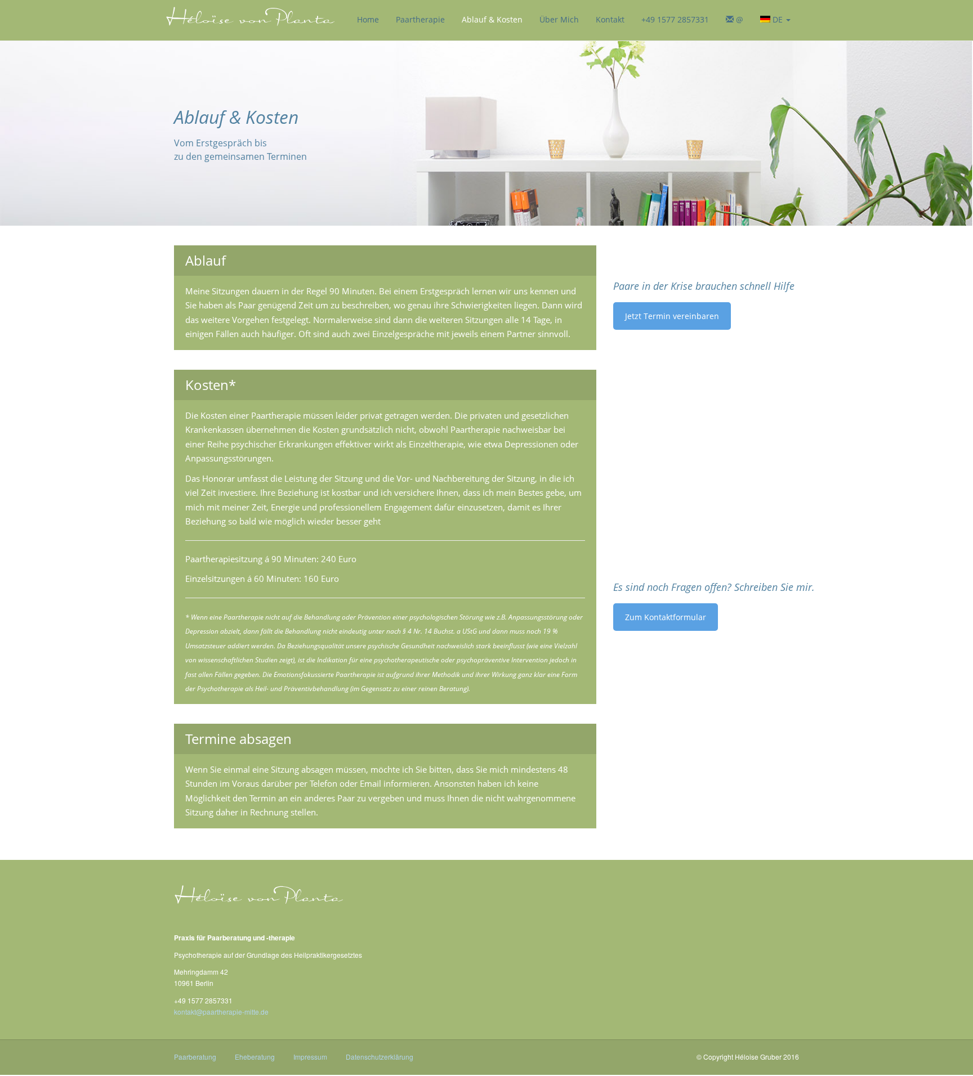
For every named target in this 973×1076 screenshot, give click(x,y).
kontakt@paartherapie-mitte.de (221, 1011)
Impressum (310, 1056)
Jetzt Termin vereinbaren (672, 316)
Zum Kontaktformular (665, 617)
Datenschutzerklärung (379, 1056)
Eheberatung (255, 1056)
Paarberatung (195, 1056)
